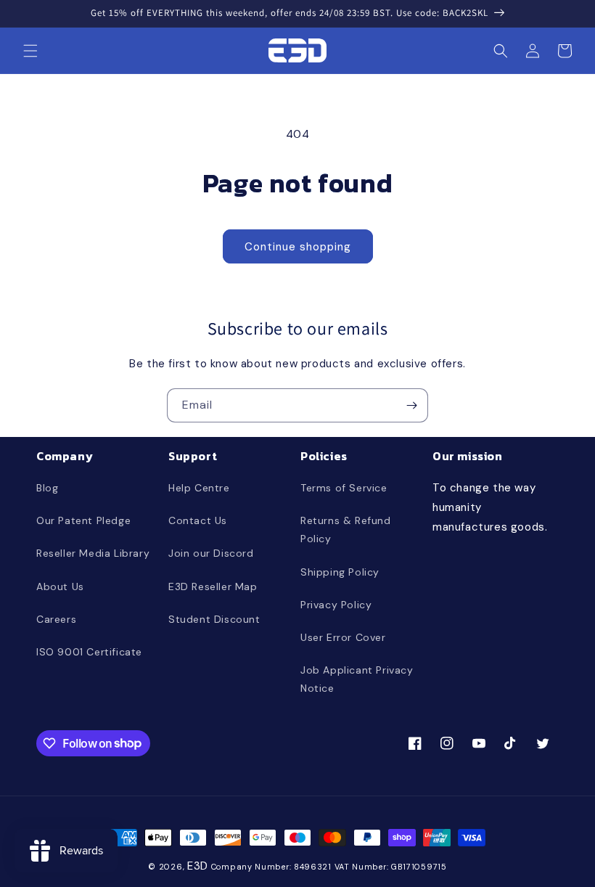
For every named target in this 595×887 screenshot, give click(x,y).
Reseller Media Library (92, 553)
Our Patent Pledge (83, 520)
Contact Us (197, 520)
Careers (56, 619)
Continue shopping (298, 247)
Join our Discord (211, 553)
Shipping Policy (339, 572)
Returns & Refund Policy (345, 529)
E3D (197, 866)
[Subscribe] (411, 405)
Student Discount (214, 619)
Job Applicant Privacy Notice (357, 679)
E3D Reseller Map (213, 586)
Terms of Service (343, 487)
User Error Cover (343, 637)
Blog (47, 487)
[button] (30, 51)
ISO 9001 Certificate (89, 651)
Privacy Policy (336, 604)
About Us (60, 586)
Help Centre (199, 487)
